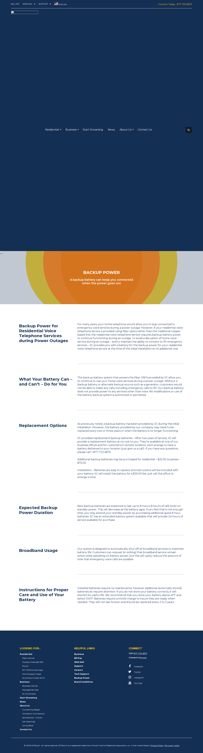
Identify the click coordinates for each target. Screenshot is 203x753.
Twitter (137, 672)
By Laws (169, 745)
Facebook (138, 666)
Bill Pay (15, 4)
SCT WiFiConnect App (32, 670)
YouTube (138, 683)
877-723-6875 (184, 4)
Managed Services (30, 690)
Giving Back (27, 725)
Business (70, 129)
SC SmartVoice (29, 694)
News (111, 129)
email (144, 657)
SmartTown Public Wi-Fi (33, 678)
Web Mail (28, 4)
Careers (78, 670)
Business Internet (30, 686)
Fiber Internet (28, 658)
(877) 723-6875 (140, 653)
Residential (52, 129)
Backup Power (82, 678)
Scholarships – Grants (32, 717)
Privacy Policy (157, 745)
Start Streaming (93, 129)
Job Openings (28, 721)
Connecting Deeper (31, 709)
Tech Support (81, 674)
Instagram (139, 677)
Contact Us (145, 129)
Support (43, 4)
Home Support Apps (31, 674)
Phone (25, 666)
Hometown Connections (33, 713)
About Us (125, 129)
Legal (176, 745)
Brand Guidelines (83, 682)
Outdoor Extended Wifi (32, 662)
